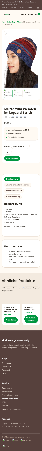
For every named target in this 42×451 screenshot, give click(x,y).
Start (3, 22)
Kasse (4, 374)
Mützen (19, 22)
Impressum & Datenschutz (12, 409)
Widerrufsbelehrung (10, 395)
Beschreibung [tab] (12, 179)
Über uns (21, 7)
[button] (5, 33)
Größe (7, 146)
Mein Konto (6, 366)
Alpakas (4, 7)
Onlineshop (11, 22)
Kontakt (29, 7)
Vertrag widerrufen (10, 399)
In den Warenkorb (12, 158)
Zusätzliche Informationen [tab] (17, 185)
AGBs (4, 402)
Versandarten (7, 392)
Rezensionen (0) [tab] (13, 197)
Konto (23, 14)
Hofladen (12, 7)
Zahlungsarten (7, 388)
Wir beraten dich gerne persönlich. (15, 426)
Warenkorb (34, 14)
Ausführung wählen (31, 319)
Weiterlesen (11, 320)
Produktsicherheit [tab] (14, 191)
